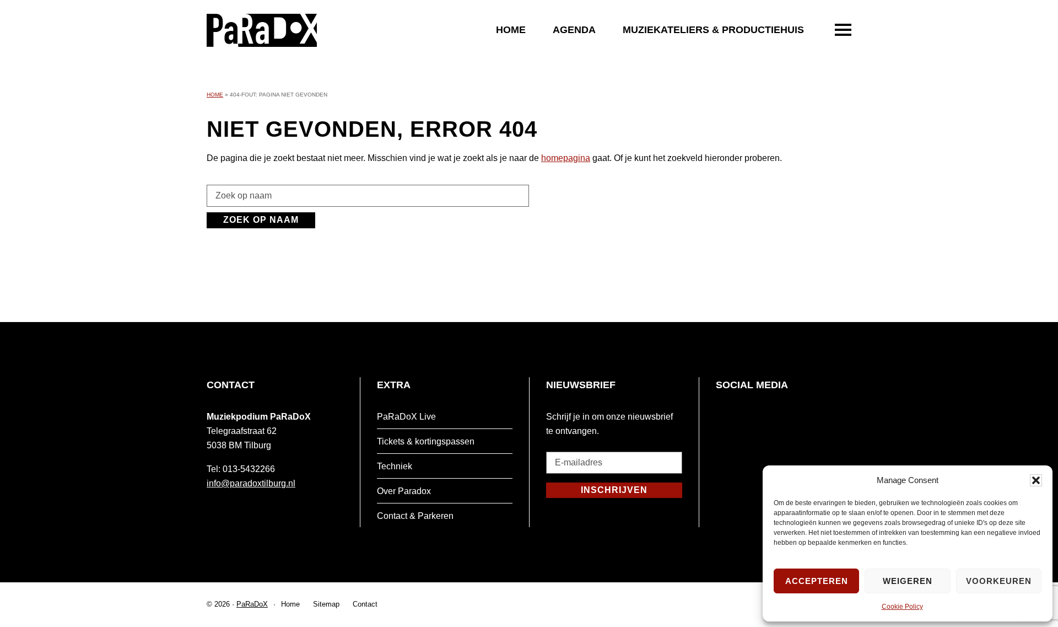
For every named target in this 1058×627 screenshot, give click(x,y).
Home (511, 29)
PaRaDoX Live (406, 416)
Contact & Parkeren (415, 516)
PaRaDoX (252, 604)
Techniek (394, 466)
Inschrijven (614, 490)
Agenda (574, 29)
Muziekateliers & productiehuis (713, 29)
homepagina (565, 158)
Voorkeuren (999, 581)
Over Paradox (404, 491)
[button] (1035, 480)
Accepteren (816, 581)
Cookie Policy (902, 606)
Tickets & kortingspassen (425, 441)
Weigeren (907, 581)
